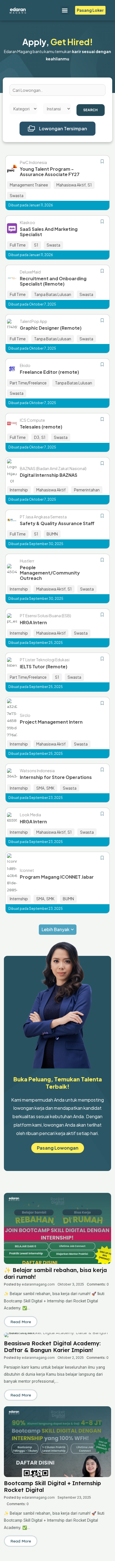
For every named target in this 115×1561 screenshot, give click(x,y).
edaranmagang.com (38, 1284)
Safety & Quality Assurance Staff (57, 523)
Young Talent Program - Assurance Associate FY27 (50, 171)
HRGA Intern (33, 622)
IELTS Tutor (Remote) (43, 666)
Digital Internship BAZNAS (48, 475)
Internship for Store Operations (56, 777)
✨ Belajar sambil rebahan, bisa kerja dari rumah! (55, 1273)
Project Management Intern (51, 722)
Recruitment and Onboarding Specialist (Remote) (53, 281)
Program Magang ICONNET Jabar (57, 877)
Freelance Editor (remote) (49, 372)
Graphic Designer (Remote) (51, 328)
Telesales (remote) (41, 427)
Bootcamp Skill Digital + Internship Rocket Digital (52, 1486)
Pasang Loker (90, 10)
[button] (65, 10)
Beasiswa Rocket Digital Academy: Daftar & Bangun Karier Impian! (52, 1346)
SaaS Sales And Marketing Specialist (49, 231)
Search (90, 110)
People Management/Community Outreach (50, 572)
